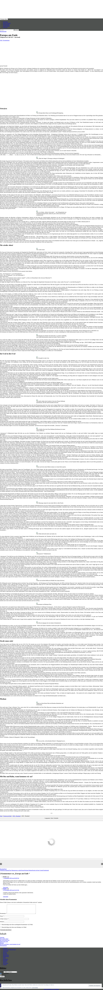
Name (2, 916)
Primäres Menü (4, 19)
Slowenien (5, 963)
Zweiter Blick (6, 26)
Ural (5, 869)
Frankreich (5, 951)
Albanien (5, 948)
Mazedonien (6, 955)
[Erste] (1, 864)
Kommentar (3, 913)
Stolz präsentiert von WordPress (51, 989)
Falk (1, 40)
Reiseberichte (6, 24)
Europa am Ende (7, 816)
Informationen (3, 945)
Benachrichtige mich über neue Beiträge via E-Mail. (14, 927)
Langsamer (47, 818)
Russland (2, 869)
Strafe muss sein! (4, 941)
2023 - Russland (16, 816)
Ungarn (5, 964)
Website (2, 921)
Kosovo (5, 952)
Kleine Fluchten (7, 23)
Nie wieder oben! (4, 938)
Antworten (5, 887)
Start (1, 816)
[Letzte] (102, 864)
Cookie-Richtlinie (35, 987)
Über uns (5, 27)
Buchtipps (5, 22)
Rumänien (5, 959)
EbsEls (5, 888)
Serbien (5, 961)
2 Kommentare (6, 40)
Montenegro (6, 956)
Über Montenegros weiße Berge (12, 870)
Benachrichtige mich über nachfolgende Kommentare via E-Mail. (17, 924)
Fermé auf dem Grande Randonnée (36, 870)
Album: (2, 972)
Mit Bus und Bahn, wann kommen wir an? (10, 944)
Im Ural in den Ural (4, 940)
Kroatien (5, 953)
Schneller (56, 818)
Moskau (2, 943)
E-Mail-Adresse (4, 919)
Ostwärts (2, 937)
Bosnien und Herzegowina (9, 949)
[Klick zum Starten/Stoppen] (51, 820)
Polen (4, 957)
